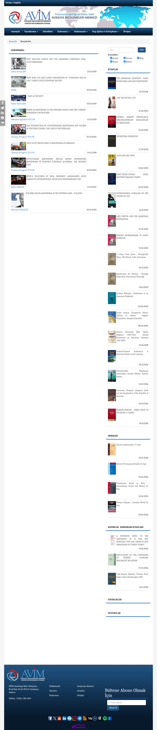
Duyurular (114, 613)
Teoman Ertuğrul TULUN (22, 136)
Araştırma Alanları (85, 686)
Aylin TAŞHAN (17, 187)
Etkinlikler (48, 31)
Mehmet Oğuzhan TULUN (23, 119)
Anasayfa (15, 31)
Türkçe (8, 2)
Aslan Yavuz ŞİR (18, 71)
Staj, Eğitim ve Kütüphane (104, 31)
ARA (142, 50)
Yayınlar (53, 690)
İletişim (127, 31)
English (17, 2)
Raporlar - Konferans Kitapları (125, 527)
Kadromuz (62, 31)
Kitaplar (113, 69)
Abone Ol (113, 707)
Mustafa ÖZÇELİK (19, 209)
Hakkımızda (80, 31)
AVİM (13, 90)
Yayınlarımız (30, 31)
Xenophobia (25, 41)
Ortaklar (81, 690)
